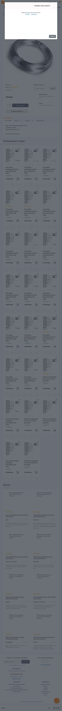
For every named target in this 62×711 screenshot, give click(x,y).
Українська (34, 14)
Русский (27, 14)
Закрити (52, 36)
